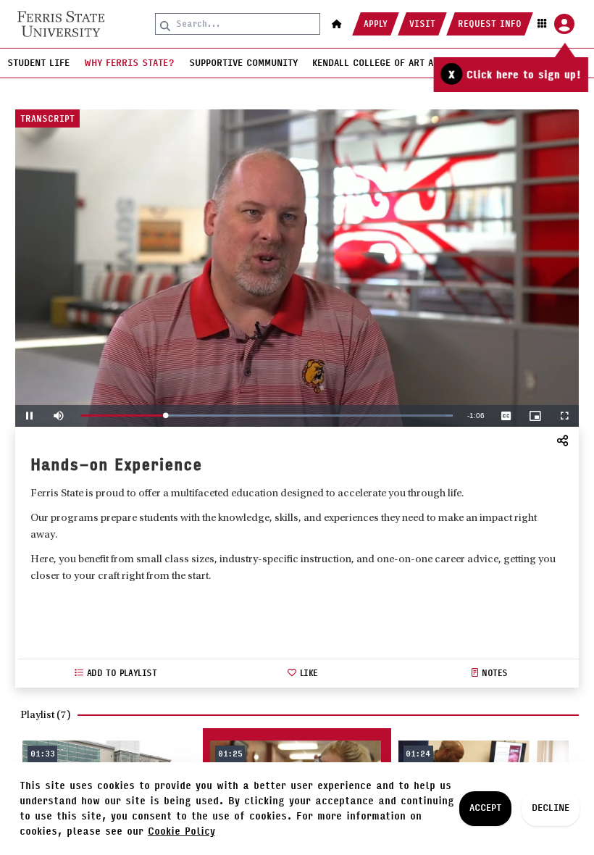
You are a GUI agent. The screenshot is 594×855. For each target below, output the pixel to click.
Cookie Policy (181, 831)
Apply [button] (376, 24)
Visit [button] (422, 24)
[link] (60, 24)
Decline (550, 808)
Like (309, 673)
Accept (485, 808)
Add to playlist (122, 673)
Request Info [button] (490, 24)
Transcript (47, 119)
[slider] (266, 415)
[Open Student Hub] (554, 24)
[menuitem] (38, 63)
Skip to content (297, 10)
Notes (495, 673)
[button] (337, 24)
